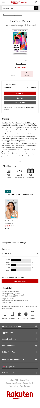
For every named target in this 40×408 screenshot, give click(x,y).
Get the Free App (8, 352)
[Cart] (35, 2)
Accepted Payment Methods (13, 359)
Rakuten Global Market (13, 383)
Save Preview (21, 67)
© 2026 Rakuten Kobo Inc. (10, 373)
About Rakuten (25, 386)
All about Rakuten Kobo (11, 326)
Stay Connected (8, 345)
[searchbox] (20, 8)
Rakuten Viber (24, 380)
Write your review (20, 281)
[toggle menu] (3, 2)
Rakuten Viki (14, 380)
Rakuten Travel (28, 383)
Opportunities (7, 333)
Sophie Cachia (21, 64)
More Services (13, 386)
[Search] (36, 8)
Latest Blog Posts (9, 339)
